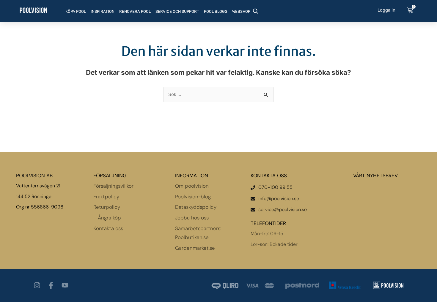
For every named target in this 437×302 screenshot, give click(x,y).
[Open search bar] (256, 11)
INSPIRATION (102, 11)
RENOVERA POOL (135, 11)
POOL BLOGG (215, 11)
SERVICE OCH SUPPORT (177, 11)
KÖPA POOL (75, 11)
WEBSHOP (241, 11)
